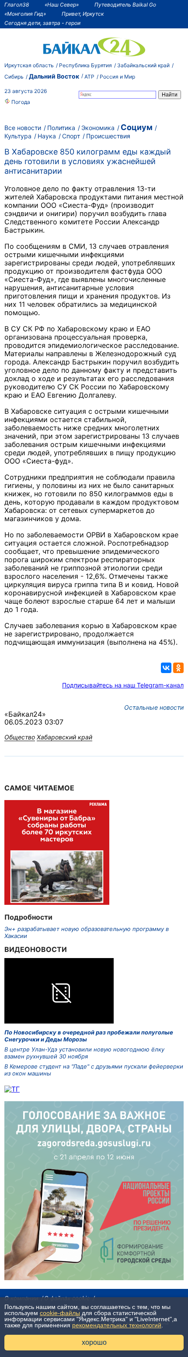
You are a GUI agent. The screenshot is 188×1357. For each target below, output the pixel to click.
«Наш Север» (62, 4)
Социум (137, 127)
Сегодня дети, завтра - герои (42, 23)
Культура (17, 136)
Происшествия (108, 136)
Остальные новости (154, 707)
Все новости (22, 127)
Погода (20, 102)
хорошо (94, 1342)
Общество (19, 737)
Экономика (98, 127)
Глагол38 (16, 4)
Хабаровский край (64, 737)
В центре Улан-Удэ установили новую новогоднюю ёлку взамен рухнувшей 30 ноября (84, 1053)
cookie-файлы (60, 1312)
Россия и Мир (117, 76)
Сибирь (14, 76)
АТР (89, 76)
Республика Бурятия (85, 65)
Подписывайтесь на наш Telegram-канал (123, 685)
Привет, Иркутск (83, 13)
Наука (47, 136)
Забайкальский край (143, 65)
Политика (61, 127)
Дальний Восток (54, 76)
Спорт (71, 136)
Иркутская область (29, 65)
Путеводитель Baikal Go (125, 4)
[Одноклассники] (178, 668)
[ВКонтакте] (166, 668)
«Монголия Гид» (25, 13)
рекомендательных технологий (116, 1325)
